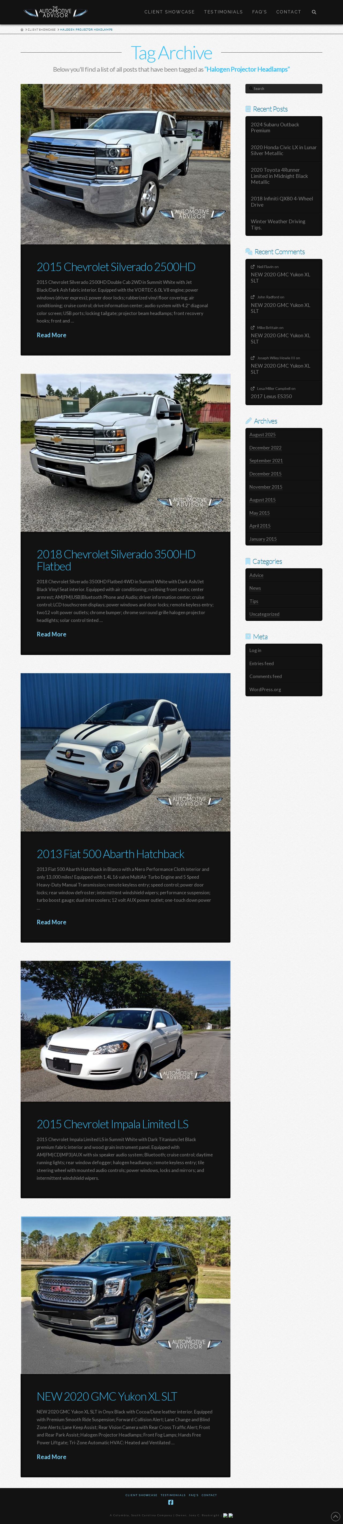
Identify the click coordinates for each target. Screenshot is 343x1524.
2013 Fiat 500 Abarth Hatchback (110, 853)
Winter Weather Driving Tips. (278, 224)
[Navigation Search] (314, 12)
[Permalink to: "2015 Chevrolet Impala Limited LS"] (125, 1031)
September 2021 (266, 460)
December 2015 (265, 474)
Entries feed (261, 663)
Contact (209, 1495)
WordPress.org (265, 689)
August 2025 (262, 434)
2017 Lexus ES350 (271, 396)
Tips (253, 601)
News (255, 588)
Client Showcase (142, 1495)
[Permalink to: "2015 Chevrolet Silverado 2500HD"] (125, 164)
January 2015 (263, 539)
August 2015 (262, 500)
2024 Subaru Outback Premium (275, 128)
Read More (51, 335)
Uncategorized (264, 614)
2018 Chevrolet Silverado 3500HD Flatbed (116, 560)
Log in (255, 650)
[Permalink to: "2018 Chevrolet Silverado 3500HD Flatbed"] (125, 453)
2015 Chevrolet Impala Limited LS (112, 1124)
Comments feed (265, 676)
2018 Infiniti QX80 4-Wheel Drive (282, 202)
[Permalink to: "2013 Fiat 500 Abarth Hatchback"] (125, 752)
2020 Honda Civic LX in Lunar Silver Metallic (284, 150)
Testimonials (173, 1495)
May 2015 (259, 513)
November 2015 (265, 487)
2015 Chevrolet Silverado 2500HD (116, 266)
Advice (256, 575)
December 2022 (265, 447)
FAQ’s (194, 1495)
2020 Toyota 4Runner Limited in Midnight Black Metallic (279, 176)
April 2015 (260, 526)
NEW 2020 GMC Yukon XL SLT (107, 1396)
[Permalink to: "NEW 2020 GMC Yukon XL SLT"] (125, 1295)
